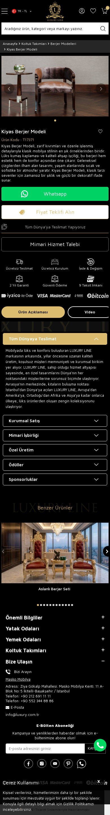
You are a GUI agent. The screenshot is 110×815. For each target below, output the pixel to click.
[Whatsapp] (81, 763)
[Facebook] (28, 763)
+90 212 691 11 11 (36, 696)
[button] (55, 120)
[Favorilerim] (93, 11)
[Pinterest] (68, 763)
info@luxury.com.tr (22, 714)
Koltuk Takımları (34, 44)
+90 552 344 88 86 (37, 701)
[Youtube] (55, 763)
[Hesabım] (82, 11)
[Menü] (4, 11)
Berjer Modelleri (63, 44)
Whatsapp (55, 194)
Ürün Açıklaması (33, 312)
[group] (55, 86)
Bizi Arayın (23, 671)
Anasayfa (10, 44)
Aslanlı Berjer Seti (54, 588)
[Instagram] (41, 763)
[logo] (55, 11)
